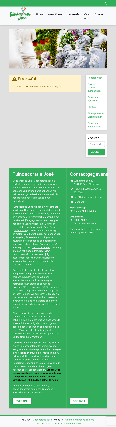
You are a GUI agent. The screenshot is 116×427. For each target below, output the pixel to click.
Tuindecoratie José (41, 419)
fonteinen (31, 257)
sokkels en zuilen (41, 247)
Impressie (73, 14)
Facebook (79, 201)
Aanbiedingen (95, 77)
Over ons (87, 16)
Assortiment (55, 14)
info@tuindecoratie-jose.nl (88, 197)
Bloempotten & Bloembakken (96, 115)
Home (39, 14)
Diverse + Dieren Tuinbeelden (94, 87)
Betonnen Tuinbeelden (94, 125)
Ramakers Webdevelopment (79, 419)
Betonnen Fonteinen (93, 99)
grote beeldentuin (35, 194)
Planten (92, 107)
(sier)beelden (20, 230)
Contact (100, 14)
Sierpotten (51, 287)
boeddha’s (33, 240)
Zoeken (96, 151)
